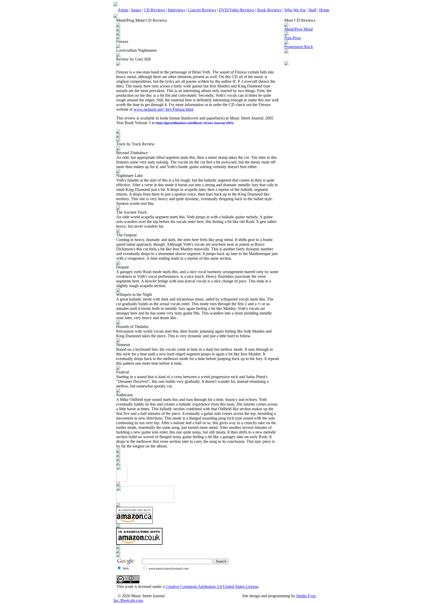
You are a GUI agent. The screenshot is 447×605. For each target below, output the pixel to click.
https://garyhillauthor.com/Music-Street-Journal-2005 (194, 123)
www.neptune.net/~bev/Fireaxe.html (163, 109)
